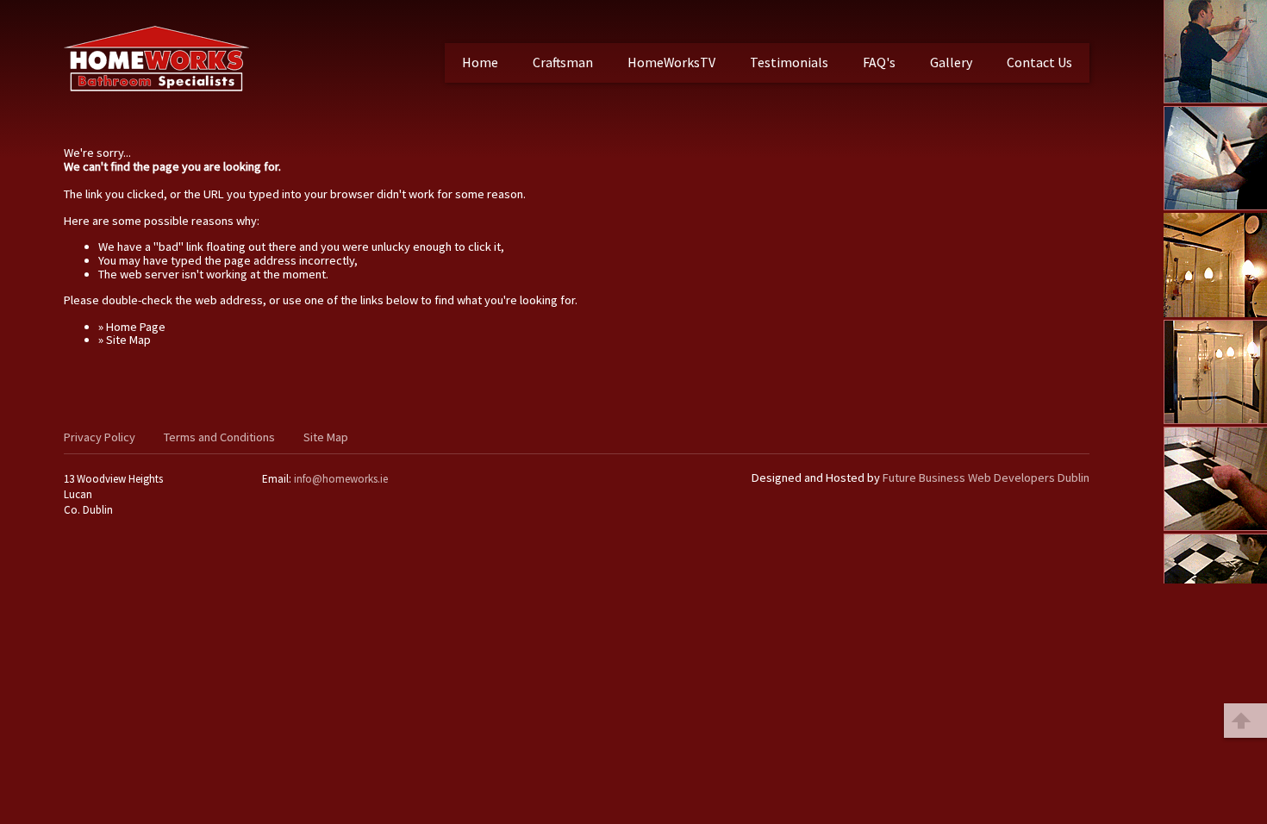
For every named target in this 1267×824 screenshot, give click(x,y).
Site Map (325, 437)
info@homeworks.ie (341, 478)
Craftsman (563, 62)
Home (480, 62)
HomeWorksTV (671, 62)
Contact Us (1039, 62)
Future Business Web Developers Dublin (986, 477)
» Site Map (124, 339)
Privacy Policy (99, 437)
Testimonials (789, 62)
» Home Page (131, 326)
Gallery (951, 62)
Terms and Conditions (219, 437)
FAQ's (879, 62)
